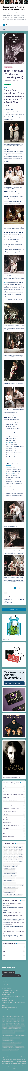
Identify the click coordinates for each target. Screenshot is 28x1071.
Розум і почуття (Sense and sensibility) (11, 887)
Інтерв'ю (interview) (8, 863)
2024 (4, 955)
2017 (5, 861)
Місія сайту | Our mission (7, 1000)
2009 (5, 856)
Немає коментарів (8, 80)
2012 (20, 856)
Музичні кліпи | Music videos (9, 803)
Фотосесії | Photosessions (8, 836)
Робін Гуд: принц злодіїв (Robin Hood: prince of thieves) (13, 885)
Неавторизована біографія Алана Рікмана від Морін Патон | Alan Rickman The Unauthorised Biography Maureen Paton (13, 1004)
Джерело (5, 87)
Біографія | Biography (6, 988)
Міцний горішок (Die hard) (9, 880)
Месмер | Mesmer (20, 878)
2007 (15, 854)
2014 (10, 859)
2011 (15, 856)
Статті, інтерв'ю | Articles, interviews (11, 825)
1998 (20, 849)
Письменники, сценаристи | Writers (11, 808)
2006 (10, 854)
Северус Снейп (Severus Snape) (10, 889)
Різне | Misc (5, 814)
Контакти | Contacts (6, 994)
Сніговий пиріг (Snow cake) (9, 892)
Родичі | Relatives (7, 822)
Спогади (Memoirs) (8, 894)
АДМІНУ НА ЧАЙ (6, 639)
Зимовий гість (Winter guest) (9, 878)
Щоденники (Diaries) (18, 894)
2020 (10, 861)
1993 (5, 849)
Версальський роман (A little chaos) (10, 866)
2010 (10, 856)
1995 (10, 849)
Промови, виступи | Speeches (9, 811)
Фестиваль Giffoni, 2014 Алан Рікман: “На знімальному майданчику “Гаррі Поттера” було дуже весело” (14, 931)
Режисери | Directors (7, 817)
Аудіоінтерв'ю (17, 863)
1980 (5, 847)
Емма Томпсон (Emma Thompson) (10, 875)
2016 (20, 859)
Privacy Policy (5, 984)
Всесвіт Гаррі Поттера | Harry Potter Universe (13, 794)
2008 (20, 854)
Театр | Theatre (8, 67)
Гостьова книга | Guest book (8, 992)
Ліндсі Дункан (9, 442)
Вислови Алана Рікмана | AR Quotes (10, 990)
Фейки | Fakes (6, 833)
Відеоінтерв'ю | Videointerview (9, 868)
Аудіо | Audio (6, 789)
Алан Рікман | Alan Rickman (8, 986)
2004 (20, 852)
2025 (15, 861)
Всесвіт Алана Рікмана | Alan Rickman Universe (14, 8)
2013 (5, 859)
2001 (10, 852)
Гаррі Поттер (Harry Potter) (9, 871)
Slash (20, 861)
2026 (4, 946)
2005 (5, 854)
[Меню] (7, 24)
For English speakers (6, 981)
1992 (20, 847)
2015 (15, 859)
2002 (15, 852)
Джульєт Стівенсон (10, 473)
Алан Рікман (8, 465)
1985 (5, 593)
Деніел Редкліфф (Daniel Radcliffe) (10, 873)
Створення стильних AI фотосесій (11, 976)
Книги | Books (6, 797)
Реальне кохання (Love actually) (9, 882)
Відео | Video (6, 791)
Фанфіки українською (9, 972)
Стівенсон (6, 282)
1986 (10, 847)
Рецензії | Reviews (7, 819)
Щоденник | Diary (6, 1009)
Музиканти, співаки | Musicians (10, 800)
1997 (15, 849)
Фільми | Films (6, 831)
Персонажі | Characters (8, 805)
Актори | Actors (6, 786)
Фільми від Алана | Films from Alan (9, 1007)
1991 (15, 847)
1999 (5, 852)
